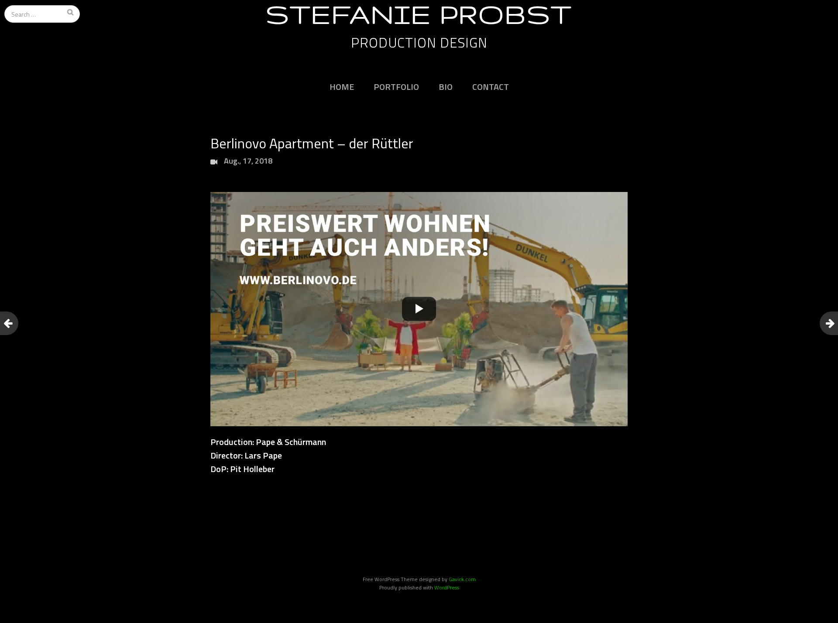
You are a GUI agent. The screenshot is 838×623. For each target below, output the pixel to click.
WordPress (446, 587)
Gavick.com (462, 579)
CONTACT (490, 86)
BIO (446, 86)
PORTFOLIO (396, 86)
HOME (342, 86)
